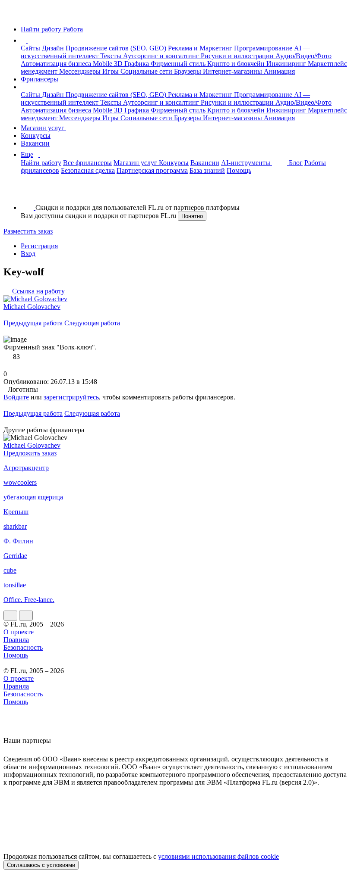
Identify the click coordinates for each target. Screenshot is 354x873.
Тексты (111, 55)
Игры (111, 71)
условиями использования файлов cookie (218, 856)
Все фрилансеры (87, 162)
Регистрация (39, 245)
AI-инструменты (246, 162)
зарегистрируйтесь (71, 397)
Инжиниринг (287, 63)
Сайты (31, 48)
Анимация (279, 71)
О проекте (18, 632)
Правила (16, 639)
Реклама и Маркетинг (201, 48)
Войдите (16, 397)
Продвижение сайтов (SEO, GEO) (117, 48)
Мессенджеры (80, 71)
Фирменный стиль (179, 63)
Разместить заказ (28, 231)
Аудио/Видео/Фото (303, 55)
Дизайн (54, 48)
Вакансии (35, 143)
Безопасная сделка (88, 170)
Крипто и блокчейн (236, 63)
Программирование (264, 48)
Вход (28, 253)
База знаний (207, 170)
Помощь (239, 170)
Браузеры (188, 71)
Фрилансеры (39, 79)
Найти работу (41, 162)
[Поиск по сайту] (28, 192)
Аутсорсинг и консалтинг (162, 55)
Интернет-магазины (233, 71)
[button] (29, 40)
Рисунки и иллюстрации (238, 55)
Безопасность (23, 647)
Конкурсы (36, 135)
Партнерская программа (152, 170)
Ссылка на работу (38, 291)
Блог (296, 162)
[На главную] (11, 14)
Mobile (103, 63)
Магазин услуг (43, 127)
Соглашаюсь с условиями (41, 865)
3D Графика (132, 63)
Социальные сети (147, 71)
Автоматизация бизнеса (57, 63)
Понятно (192, 216)
